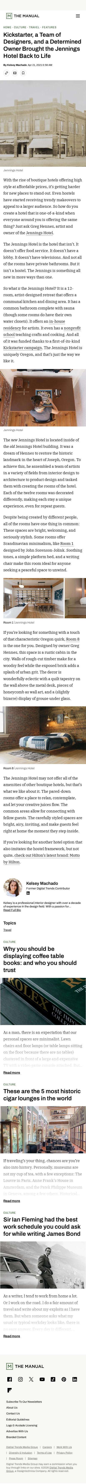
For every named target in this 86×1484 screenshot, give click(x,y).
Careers (47, 1447)
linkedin (28, 893)
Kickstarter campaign (22, 347)
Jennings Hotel (13, 170)
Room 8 (73, 639)
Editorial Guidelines (17, 1420)
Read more (11, 1072)
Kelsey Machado (17, 65)
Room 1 (67, 543)
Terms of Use (44, 1453)
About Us (12, 1408)
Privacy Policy (64, 1453)
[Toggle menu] (78, 15)
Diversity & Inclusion (20, 1453)
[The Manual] (22, 16)
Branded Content (16, 1437)
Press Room (16, 1458)
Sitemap (32, 1458)
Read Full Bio (12, 910)
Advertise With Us (17, 1431)
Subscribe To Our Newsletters (24, 1402)
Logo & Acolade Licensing (21, 1425)
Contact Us (13, 1413)
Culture (9, 942)
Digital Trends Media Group (22, 1447)
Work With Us (64, 1447)
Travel (7, 930)
